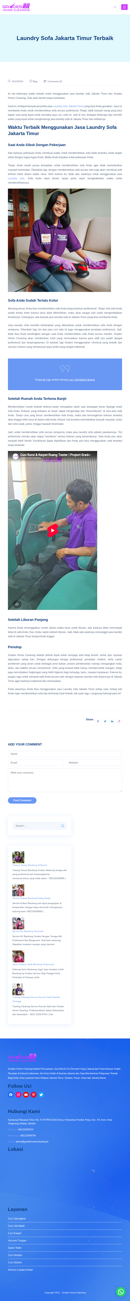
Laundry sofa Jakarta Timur (68, 106)
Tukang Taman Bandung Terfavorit (29, 865)
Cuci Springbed (17, 1218)
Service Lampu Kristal (20, 1269)
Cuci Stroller (15, 1262)
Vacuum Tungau (17, 1240)
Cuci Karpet (14, 1233)
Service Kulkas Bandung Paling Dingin (31, 898)
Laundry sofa (16, 178)
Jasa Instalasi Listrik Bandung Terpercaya (33, 964)
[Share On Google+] (119, 721)
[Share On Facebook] (98, 721)
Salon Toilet (14, 1247)
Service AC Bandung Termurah (27, 931)
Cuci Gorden (15, 1255)
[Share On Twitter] (105, 721)
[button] (121, 1292)
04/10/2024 (17, 81)
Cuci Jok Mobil (16, 1226)
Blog (35, 81)
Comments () (55, 81)
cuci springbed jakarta (82, 379)
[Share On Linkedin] (112, 721)
